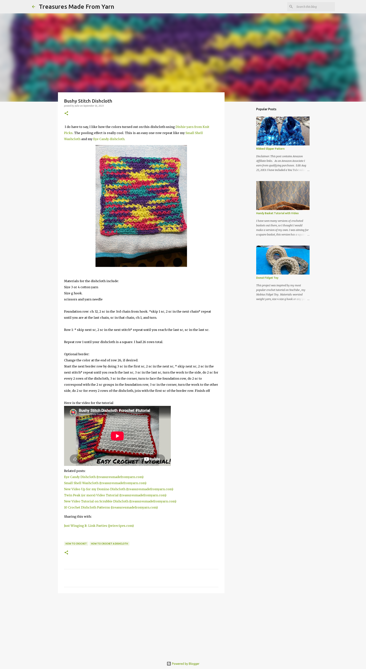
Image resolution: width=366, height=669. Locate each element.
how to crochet (76, 543)
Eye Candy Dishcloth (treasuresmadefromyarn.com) (104, 477)
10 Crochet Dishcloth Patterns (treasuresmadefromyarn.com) (111, 507)
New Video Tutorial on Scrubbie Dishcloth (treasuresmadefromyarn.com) (120, 501)
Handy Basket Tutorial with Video (277, 213)
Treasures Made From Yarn (76, 6)
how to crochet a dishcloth (109, 543)
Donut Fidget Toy (267, 277)
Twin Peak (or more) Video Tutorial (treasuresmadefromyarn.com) (115, 495)
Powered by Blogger (185, 663)
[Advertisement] (141, 625)
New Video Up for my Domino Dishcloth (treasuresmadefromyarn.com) (118, 489)
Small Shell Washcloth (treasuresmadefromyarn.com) (105, 483)
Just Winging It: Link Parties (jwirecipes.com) (99, 526)
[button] (66, 113)
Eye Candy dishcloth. (109, 139)
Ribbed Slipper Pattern (270, 148)
